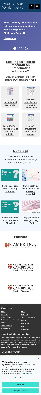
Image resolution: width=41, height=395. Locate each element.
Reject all (20, 384)
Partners (20, 237)
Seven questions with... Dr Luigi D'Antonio (10, 188)
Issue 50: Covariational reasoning (10, 102)
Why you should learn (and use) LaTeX (31, 220)
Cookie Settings (20, 378)
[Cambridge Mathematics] (12, 6)
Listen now (10, 38)
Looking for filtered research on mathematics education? (20, 66)
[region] (20, 375)
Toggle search (31, 6)
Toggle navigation (37, 6)
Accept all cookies (20, 391)
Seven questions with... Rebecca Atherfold (10, 220)
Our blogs (20, 151)
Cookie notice (27, 373)
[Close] (38, 358)
